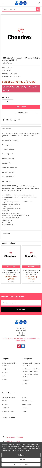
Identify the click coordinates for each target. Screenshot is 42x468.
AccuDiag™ (26, 380)
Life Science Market (8, 397)
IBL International (8, 411)
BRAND (4, 401)
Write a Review (7, 63)
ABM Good (5, 408)
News (3, 376)
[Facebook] (3, 119)
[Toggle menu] (3, 3)
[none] (21, 35)
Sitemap (5, 379)
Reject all (21, 460)
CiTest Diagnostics (28, 401)
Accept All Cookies (21, 464)
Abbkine (24, 408)
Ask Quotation (7, 369)
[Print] (11, 119)
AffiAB (25, 384)
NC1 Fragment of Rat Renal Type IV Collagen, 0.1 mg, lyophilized (11, 272)
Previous (3, 264)
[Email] (7, 119)
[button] (21, 113)
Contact (5, 372)
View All (24, 411)
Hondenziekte (9, 417)
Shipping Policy (21, 427)
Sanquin (24, 397)
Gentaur (4, 404)
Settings (21, 455)
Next (39, 264)
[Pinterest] (19, 119)
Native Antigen (27, 404)
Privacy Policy (21, 432)
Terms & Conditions (21, 425)
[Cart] (39, 3)
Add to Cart (11, 267)
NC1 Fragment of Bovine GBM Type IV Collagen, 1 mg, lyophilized (31, 272)
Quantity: (5, 97)
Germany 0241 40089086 (14, 437)
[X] (15, 119)
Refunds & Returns (21, 430)
